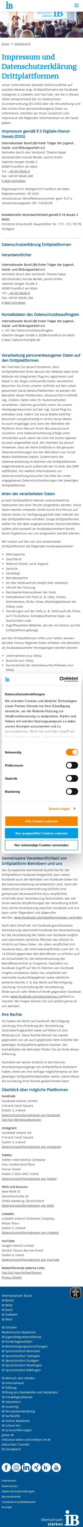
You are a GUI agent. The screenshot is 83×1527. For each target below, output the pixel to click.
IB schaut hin (11, 1425)
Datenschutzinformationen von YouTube (30, 1260)
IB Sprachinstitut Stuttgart (20, 1361)
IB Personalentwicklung (18, 1411)
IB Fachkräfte (11, 1416)
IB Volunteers (11, 1402)
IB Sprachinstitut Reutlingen (22, 1365)
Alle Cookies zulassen (41, 821)
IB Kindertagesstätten (17, 1341)
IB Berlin (8, 1300)
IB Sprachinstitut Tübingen (21, 1356)
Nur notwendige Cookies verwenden (41, 845)
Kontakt (7, 1507)
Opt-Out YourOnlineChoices (22, 1273)
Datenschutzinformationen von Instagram (31, 1147)
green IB (8, 1435)
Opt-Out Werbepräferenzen (21, 1120)
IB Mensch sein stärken (18, 1378)
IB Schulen (9, 1327)
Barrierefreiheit (11, 1496)
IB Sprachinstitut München (21, 1351)
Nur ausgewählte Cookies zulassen (42, 833)
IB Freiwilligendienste (17, 1397)
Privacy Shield (11, 1277)
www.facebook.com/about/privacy (34, 996)
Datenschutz (22, 43)
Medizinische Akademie (19, 1332)
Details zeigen (59, 808)
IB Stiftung (9, 1388)
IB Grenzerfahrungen (17, 1430)
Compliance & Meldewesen (19, 1502)
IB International (13, 1383)
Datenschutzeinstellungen (18, 1491)
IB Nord (7, 1310)
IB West (7, 1319)
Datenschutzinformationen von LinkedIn (30, 1233)
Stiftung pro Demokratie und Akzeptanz (30, 1392)
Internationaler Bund (17, 1296)
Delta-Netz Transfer (16, 1444)
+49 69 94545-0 (19, 171)
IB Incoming (10, 1407)
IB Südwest (9, 1314)
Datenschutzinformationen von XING (28, 1206)
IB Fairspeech (11, 1449)
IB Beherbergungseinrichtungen (25, 1346)
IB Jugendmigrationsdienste (21, 1337)
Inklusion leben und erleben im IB (26, 1440)
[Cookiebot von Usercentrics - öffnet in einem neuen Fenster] (59, 679)
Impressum (9, 1480)
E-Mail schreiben (14, 180)
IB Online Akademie (16, 1421)
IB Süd (5, 43)
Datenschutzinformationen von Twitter (29, 1179)
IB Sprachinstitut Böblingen (21, 1370)
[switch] (72, 765)
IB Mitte (7, 1305)
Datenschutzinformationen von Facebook (31, 1115)
